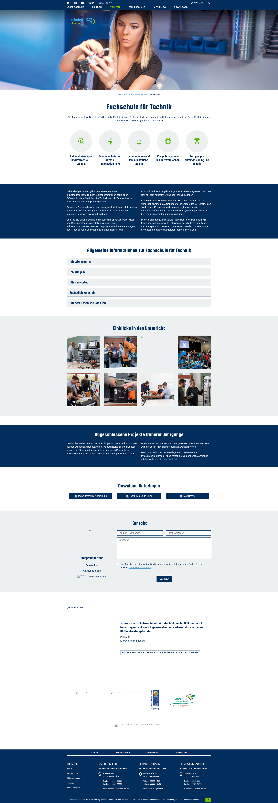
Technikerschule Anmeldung (92, 495)
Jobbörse (70, 783)
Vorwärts (209, 669)
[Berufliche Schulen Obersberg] (81, 19)
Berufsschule (137, 7)
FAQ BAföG (188, 495)
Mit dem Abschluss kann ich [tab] (88, 303)
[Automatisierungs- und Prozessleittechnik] (81, 141)
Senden (164, 578)
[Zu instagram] (75, 3)
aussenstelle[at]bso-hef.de (154, 788)
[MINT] (127, 700)
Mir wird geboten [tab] (81, 262)
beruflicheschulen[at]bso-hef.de (116, 788)
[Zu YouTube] (91, 3)
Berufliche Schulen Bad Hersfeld (129, 94)
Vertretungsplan (73, 787)
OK (208, 800)
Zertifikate (181, 753)
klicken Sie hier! (168, 459)
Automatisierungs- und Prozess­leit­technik (81, 160)
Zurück (204, 669)
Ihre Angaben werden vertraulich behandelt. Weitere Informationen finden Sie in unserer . (161, 566)
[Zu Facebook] (82, 3)
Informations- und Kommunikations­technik (139, 160)
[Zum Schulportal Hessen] (107, 3)
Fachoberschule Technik (139, 652)
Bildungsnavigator (74, 778)
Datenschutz (123, 753)
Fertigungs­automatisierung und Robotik (197, 160)
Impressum (152, 753)
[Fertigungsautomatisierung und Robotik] (197, 141)
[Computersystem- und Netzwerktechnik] (168, 141)
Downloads (181, 7)
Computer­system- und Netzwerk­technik (168, 158)
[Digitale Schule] (90, 700)
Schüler (97, 7)
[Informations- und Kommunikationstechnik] (139, 141)
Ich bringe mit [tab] (78, 272)
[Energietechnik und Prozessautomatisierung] (110, 141)
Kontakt (198, 2)
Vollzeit (115, 7)
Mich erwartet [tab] (79, 282)
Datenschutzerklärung (140, 567)
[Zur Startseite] (68, 3)
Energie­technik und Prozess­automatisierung (110, 160)
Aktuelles (159, 7)
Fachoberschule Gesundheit (178, 652)
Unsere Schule (75, 7)
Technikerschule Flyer (140, 495)
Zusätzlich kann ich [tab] (82, 293)
